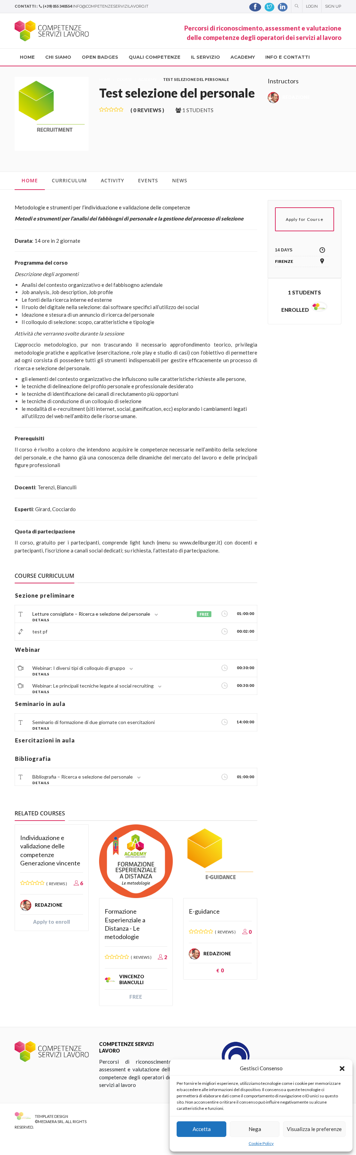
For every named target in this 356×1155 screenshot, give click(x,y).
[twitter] (269, 7)
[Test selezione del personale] (52, 113)
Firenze (284, 261)
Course (124, 79)
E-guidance (204, 911)
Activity (112, 180)
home (30, 180)
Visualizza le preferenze (314, 1129)
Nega (255, 1129)
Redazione (296, 97)
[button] (342, 1068)
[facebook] (255, 7)
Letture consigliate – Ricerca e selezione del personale (91, 614)
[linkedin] (283, 7)
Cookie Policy (261, 1143)
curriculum (69, 180)
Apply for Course (304, 219)
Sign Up (333, 6)
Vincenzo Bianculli (131, 980)
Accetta (202, 1129)
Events (148, 180)
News (179, 180)
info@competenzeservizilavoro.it (110, 6)
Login (312, 6)
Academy (147, 79)
